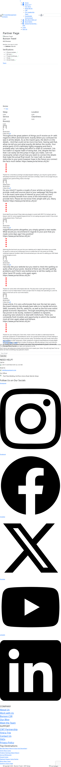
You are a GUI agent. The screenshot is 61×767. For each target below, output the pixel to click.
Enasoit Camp (4, 757)
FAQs (2, 739)
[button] (42, 15)
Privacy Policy (7, 742)
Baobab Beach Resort (48, 75)
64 (10, 343)
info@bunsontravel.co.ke (9, 370)
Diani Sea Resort (10, 74)
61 (6, 343)
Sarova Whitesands (6, 755)
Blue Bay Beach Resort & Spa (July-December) (13, 748)
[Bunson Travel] (8, 70)
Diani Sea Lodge (29, 74)
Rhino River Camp (5, 761)
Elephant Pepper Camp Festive (9, 759)
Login (24, 27)
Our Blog (4, 719)
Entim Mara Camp (5, 751)
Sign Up (24, 29)
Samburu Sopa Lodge (6, 763)
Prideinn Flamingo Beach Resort (9, 753)
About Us (5, 709)
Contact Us (5, 735)
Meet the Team (8, 722)
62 (7, 343)
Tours (4, 63)
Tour (6, 109)
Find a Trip (5, 732)
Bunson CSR (6, 716)
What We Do (28, 8)
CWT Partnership (9, 729)
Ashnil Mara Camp (8, 92)
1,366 (15, 343)
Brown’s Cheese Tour (29, 94)
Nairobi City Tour (49, 93)
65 (12, 343)
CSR (26, 10)
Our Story (28, 6)
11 (11, 104)
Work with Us (7, 712)
